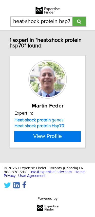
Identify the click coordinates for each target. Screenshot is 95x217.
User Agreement (31, 176)
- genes (39, 120)
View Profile (47, 136)
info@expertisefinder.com (51, 172)
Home (79, 172)
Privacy (9, 176)
